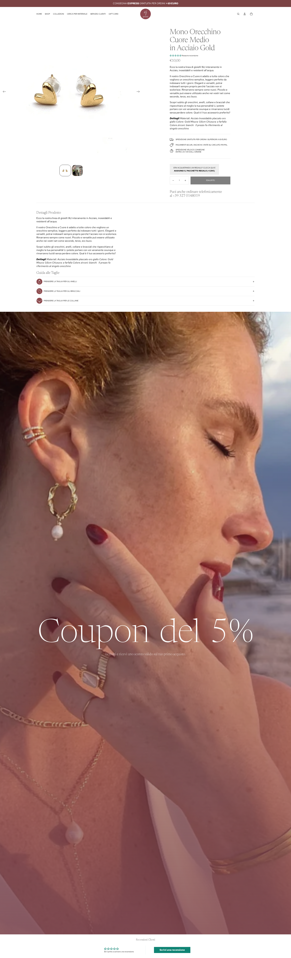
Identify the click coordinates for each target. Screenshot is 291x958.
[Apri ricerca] (238, 14)
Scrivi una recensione (172, 949)
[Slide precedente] (3, 92)
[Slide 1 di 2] (65, 170)
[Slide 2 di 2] (77, 170)
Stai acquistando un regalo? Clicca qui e (194, 169)
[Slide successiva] (139, 92)
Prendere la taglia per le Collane (61, 300)
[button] (175, 55)
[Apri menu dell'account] (244, 14)
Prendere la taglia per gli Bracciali (62, 291)
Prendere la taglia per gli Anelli (60, 281)
